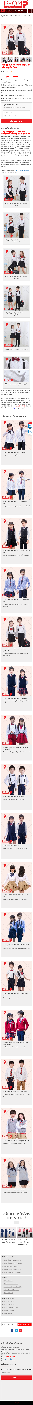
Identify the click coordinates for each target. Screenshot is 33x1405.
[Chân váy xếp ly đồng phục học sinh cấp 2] (16, 877)
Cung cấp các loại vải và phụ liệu (12, 1287)
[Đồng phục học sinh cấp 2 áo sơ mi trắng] (16, 484)
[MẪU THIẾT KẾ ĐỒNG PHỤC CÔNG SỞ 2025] (8, 1232)
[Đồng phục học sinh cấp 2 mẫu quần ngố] (16, 976)
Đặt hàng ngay (16, 121)
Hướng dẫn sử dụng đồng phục (12, 1272)
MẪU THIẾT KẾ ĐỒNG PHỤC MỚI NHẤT (16, 1216)
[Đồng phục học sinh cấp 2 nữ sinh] (16, 1172)
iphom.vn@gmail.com (11, 1359)
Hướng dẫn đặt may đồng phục (12, 1260)
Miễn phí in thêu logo (9, 1301)
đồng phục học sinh (20, 170)
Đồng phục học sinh (15, 15)
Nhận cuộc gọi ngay (24, 1324)
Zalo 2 (29, 434)
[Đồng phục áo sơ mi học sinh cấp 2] (16, 1074)
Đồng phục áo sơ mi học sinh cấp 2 (15, 1091)
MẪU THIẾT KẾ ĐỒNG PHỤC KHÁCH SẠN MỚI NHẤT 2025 (25, 1242)
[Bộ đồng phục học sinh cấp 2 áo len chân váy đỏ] (16, 1025)
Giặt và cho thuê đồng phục (11, 1290)
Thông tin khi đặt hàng (9, 1257)
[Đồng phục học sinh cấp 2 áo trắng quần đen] (16, 631)
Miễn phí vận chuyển (9, 1304)
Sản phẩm (6, 15)
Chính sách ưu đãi (8, 1298)
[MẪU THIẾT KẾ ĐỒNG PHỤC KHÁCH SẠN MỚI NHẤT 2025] (25, 1232)
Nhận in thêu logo (8, 1281)
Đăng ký (16, 1377)
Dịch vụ (4, 1277)
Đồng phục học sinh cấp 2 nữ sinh (14, 1190)
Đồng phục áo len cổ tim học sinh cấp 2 (16, 1141)
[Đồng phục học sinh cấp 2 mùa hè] (16, 435)
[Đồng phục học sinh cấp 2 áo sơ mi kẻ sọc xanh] (16, 927)
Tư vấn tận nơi (8, 1313)
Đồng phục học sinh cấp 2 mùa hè (14, 452)
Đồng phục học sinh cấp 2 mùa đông (15, 698)
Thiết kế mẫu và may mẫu (11, 1284)
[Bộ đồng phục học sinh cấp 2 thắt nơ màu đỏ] (16, 730)
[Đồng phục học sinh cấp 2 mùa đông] (16, 681)
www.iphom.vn (11, 1361)
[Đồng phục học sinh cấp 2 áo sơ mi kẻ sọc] (16, 582)
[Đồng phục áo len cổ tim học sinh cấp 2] (16, 1123)
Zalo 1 (29, 428)
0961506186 (18, 10)
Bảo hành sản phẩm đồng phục (12, 1269)
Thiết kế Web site (8, 1293)
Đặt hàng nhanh (10, 105)
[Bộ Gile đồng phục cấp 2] (16, 828)
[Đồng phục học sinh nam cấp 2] (16, 779)
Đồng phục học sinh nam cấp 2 (13, 796)
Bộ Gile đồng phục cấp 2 (11, 845)
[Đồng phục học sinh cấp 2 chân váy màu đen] (16, 533)
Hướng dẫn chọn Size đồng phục (13, 1263)
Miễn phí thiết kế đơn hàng (11, 1307)
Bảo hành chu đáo (9, 1310)
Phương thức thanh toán (11, 1266)
